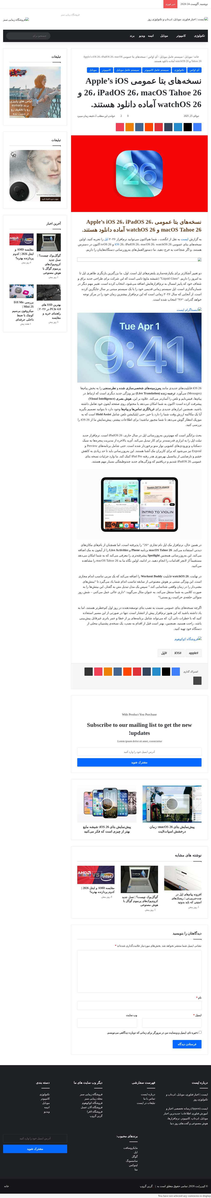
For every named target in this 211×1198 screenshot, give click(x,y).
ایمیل (197, 1015)
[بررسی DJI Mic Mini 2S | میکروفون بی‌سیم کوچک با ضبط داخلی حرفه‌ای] (21, 291)
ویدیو (142, 35)
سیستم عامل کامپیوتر (156, 69)
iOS (117, 244)
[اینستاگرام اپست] (189, 310)
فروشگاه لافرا (94, 1111)
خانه (196, 56)
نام (199, 997)
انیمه (151, 35)
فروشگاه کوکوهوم (92, 1102)
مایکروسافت (130, 1147)
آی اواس (153, 56)
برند (132, 35)
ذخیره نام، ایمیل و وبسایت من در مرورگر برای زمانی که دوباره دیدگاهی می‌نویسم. (152, 1032)
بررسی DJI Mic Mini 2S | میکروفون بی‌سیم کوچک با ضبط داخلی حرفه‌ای (23, 311)
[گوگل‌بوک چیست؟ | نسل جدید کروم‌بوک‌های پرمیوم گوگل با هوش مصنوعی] (139, 879)
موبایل (164, 35)
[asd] (139, 260)
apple (193, 653)
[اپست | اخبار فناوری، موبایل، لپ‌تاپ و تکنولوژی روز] (178, 19)
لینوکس (133, 1165)
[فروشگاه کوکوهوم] (188, 639)
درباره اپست (148, 1094)
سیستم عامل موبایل (171, 56)
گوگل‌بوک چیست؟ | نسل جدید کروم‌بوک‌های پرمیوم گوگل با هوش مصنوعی (140, 901)
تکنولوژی (199, 35)
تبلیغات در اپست (146, 1102)
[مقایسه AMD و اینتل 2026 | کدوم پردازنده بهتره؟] (96, 875)
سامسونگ (132, 1160)
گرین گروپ (96, 1115)
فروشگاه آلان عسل (91, 1107)
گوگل (135, 1156)
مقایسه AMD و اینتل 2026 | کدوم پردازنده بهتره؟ (23, 254)
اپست (184, 239)
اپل (106, 239)
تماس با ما (149, 1098)
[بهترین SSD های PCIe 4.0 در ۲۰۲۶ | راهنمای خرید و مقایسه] (49, 293)
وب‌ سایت (131, 1015)
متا (136, 1169)
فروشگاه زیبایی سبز (70, 14)
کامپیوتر (181, 35)
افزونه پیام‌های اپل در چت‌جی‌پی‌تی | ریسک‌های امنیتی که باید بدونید (187, 898)
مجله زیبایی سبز (93, 1098)
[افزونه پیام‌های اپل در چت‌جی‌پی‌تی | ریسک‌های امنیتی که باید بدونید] (183, 878)
